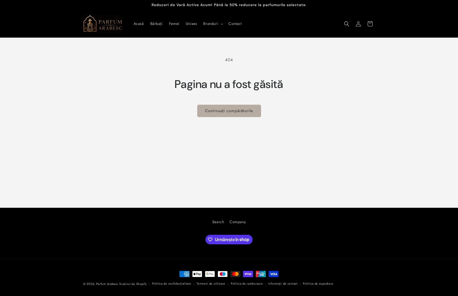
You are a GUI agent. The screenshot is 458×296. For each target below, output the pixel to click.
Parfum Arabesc (107, 284)
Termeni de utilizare (211, 283)
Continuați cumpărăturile (229, 111)
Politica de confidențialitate (171, 283)
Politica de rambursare (247, 283)
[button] (212, 23)
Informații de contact (283, 283)
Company (238, 221)
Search (218, 221)
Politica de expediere (318, 283)
